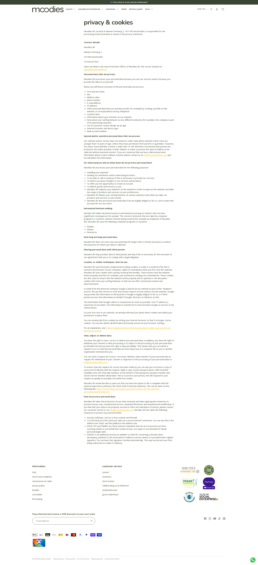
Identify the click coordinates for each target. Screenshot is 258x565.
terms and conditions (42, 476)
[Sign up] (91, 520)
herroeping (37, 499)
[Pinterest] (224, 518)
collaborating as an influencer (115, 485)
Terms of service (83, 559)
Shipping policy (97, 559)
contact (105, 472)
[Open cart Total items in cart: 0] (223, 9)
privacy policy (38, 485)
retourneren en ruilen (42, 481)
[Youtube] (214, 518)
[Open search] (211, 9)
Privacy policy (70, 559)
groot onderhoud (110, 494)
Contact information (112, 559)
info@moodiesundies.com (155, 155)
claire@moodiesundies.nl (95, 69)
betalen (35, 490)
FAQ (34, 472)
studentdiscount (109, 490)
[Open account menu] (217, 9)
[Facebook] (205, 518)
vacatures (106, 476)
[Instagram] (210, 518)
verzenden (37, 494)
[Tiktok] (219, 518)
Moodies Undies (44, 559)
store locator (108, 481)
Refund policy (58, 559)
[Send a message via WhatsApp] (253, 560)
